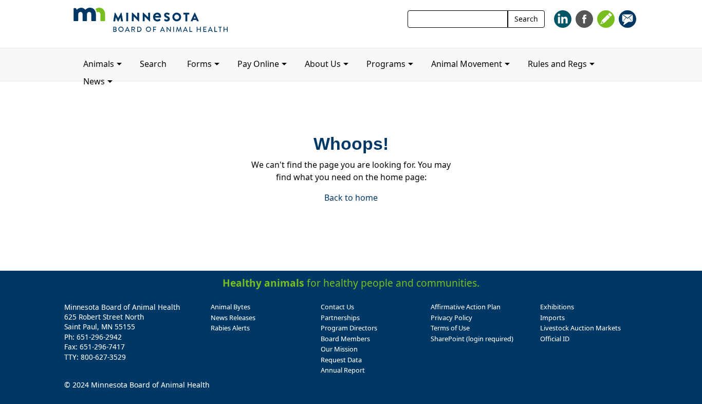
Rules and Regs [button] (557, 63)
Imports (552, 317)
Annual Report (343, 370)
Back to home (351, 197)
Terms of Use (450, 327)
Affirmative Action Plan (466, 306)
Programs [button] (385, 63)
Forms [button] (199, 63)
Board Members (345, 338)
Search (526, 19)
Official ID (554, 338)
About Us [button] (323, 63)
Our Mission (339, 349)
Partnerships (340, 317)
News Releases (233, 317)
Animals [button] (98, 63)
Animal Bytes (230, 306)
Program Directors (349, 327)
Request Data (341, 359)
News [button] (94, 81)
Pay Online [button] (258, 63)
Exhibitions (557, 306)
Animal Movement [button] (466, 63)
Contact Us (337, 306)
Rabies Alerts (230, 327)
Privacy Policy (451, 317)
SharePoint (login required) (472, 338)
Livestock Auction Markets (580, 327)
